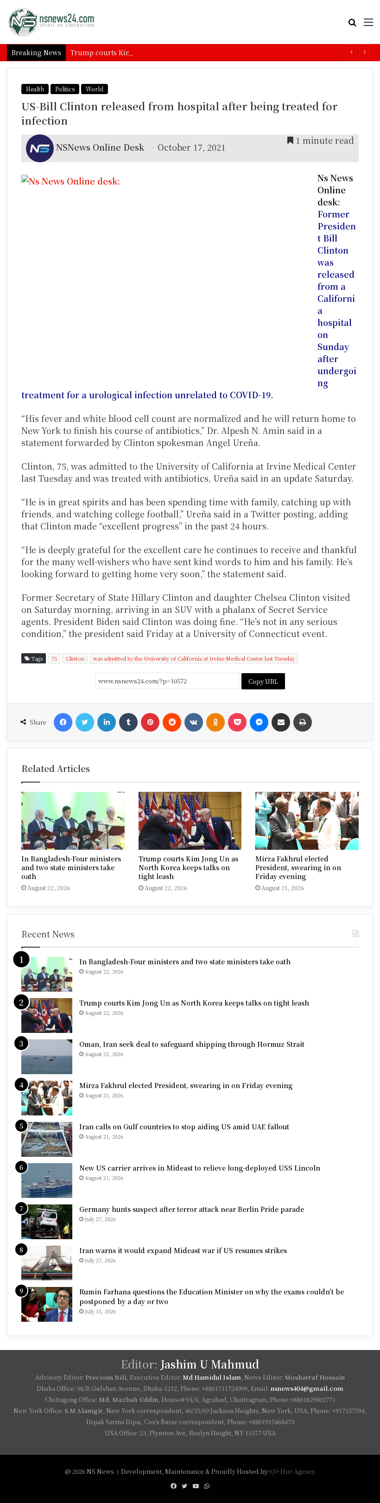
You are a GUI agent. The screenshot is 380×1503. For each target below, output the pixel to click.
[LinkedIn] (106, 722)
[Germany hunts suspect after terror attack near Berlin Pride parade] (46, 1221)
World (94, 89)
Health (35, 89)
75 (54, 658)
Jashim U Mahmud (209, 1364)
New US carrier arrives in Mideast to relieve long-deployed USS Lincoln (199, 1167)
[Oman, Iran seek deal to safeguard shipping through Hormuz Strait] (46, 1056)
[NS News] (51, 22)
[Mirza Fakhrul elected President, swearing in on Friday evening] (307, 821)
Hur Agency (297, 1471)
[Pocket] (237, 722)
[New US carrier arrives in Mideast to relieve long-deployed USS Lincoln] (46, 1180)
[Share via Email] (281, 722)
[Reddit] (172, 722)
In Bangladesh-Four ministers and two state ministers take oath (71, 867)
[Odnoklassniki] (215, 722)
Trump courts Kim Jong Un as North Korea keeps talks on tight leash (184, 52)
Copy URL (263, 681)
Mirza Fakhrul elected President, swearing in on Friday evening (298, 867)
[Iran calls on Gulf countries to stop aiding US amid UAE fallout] (46, 1139)
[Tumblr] (128, 722)
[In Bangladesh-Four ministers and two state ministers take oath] (73, 821)
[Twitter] (85, 722)
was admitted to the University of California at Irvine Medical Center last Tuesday (194, 658)
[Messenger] (259, 722)
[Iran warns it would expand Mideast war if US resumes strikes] (46, 1263)
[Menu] (368, 25)
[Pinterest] (150, 722)
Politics (65, 89)
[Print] (302, 722)
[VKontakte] (193, 722)
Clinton (75, 658)
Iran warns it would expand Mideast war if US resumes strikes (183, 1250)
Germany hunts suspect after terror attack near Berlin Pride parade (191, 1209)
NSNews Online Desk (100, 147)
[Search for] (352, 25)
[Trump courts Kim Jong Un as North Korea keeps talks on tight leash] (190, 821)
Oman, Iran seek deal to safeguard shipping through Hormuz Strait (191, 1044)
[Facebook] (63, 722)
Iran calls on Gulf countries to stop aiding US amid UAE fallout (184, 1126)
